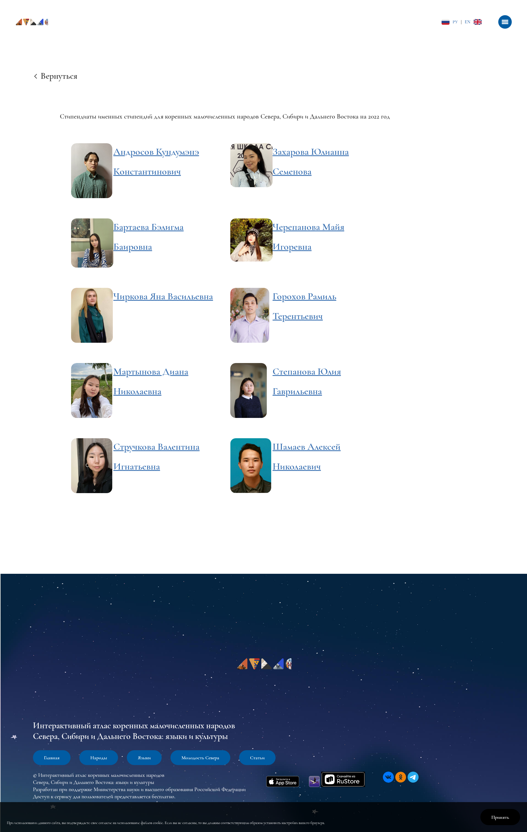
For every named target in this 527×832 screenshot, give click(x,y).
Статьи (257, 758)
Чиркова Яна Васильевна (163, 296)
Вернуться (59, 76)
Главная (52, 758)
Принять (500, 817)
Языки (144, 758)
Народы (98, 758)
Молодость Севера (200, 758)
